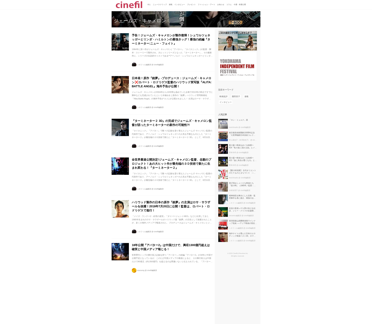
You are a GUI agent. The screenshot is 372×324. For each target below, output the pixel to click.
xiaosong (140, 270)
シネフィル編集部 (144, 65)
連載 (246, 96)
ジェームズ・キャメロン (140, 20)
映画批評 (223, 96)
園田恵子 (236, 96)
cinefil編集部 (159, 65)
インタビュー (225, 102)
